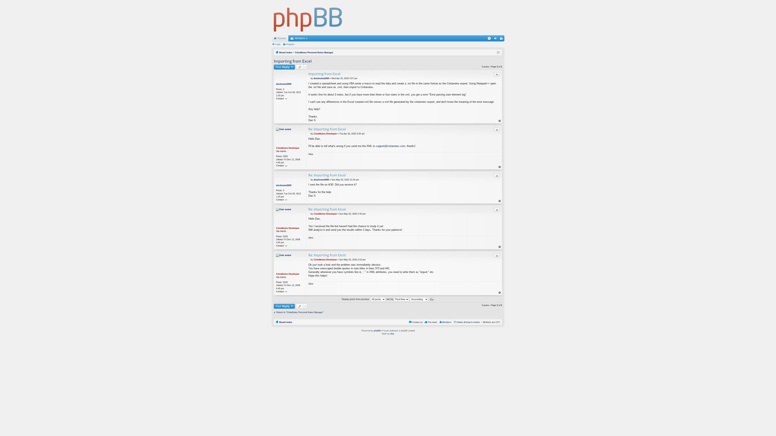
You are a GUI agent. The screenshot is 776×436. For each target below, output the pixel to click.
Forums (282, 38)
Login (277, 44)
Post (283, 67)
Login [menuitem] (496, 39)
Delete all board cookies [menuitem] (468, 322)
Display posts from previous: (356, 299)
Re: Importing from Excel (327, 129)
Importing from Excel (293, 61)
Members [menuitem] (446, 322)
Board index (285, 322)
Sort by (390, 299)
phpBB (377, 330)
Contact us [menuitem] (417, 322)
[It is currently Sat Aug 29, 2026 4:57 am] (498, 52)
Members (300, 38)
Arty (392, 333)
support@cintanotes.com (390, 146)
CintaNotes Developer (287, 148)
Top (500, 121)
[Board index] (308, 17)
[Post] (309, 78)
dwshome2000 (283, 84)
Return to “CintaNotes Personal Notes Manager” (300, 312)
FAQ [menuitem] (490, 39)
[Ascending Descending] (419, 299)
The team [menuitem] (432, 322)
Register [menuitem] (502, 39)
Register (290, 44)
